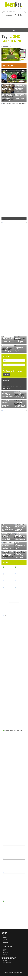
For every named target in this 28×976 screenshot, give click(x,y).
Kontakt (5, 939)
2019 (12, 386)
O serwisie (5, 936)
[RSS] (21, 15)
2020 (8, 386)
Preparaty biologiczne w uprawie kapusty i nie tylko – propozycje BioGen (7, 348)
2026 (4, 384)
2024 (12, 384)
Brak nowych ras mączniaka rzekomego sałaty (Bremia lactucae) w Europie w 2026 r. (20, 97)
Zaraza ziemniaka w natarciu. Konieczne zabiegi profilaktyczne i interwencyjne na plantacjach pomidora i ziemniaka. (20, 346)
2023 (17, 384)
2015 (8, 388)
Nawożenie (6, 952)
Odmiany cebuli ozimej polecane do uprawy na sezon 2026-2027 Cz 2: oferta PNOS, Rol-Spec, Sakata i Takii (7, 87)
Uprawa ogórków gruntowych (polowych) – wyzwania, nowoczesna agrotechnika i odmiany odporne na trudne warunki (20, 401)
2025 (8, 384)
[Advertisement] (14, 22)
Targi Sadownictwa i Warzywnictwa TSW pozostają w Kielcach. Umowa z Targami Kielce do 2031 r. (7, 553)
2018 (17, 386)
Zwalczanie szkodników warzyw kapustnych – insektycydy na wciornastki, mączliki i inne (20, 339)
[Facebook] (16, 15)
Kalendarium (9, 15)
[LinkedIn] (18, 15)
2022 (21, 384)
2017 (21, 386)
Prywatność (6, 940)
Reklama (5, 937)
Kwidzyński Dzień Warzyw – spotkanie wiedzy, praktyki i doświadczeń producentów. (20, 527)
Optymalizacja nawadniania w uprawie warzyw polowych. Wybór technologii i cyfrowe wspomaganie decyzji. (6, 401)
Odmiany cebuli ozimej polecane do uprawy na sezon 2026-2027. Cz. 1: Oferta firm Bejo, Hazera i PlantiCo (20, 87)
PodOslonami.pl (7, 961)
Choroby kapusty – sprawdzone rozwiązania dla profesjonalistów (7, 341)
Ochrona (5, 951)
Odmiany (5, 949)
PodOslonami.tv (7, 962)
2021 (4, 386)
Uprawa (5, 954)
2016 (4, 388)
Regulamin (5, 942)
